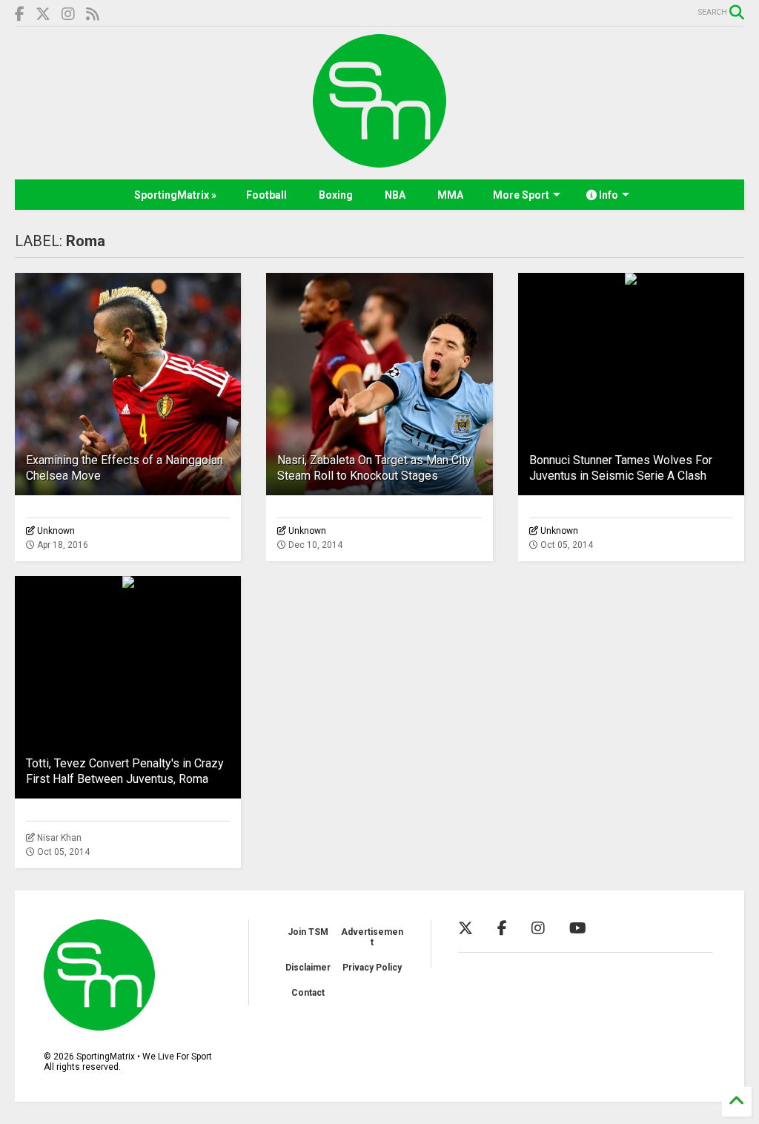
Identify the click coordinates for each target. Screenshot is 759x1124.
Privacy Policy (372, 967)
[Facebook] (19, 14)
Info (607, 195)
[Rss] (92, 14)
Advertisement (372, 937)
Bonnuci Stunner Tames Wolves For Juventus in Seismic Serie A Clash (620, 468)
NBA (395, 195)
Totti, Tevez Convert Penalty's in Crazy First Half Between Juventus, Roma (125, 771)
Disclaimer (308, 967)
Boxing (336, 195)
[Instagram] (68, 14)
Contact (308, 993)
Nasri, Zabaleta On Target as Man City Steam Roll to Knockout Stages (374, 468)
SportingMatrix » (175, 195)
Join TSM (308, 932)
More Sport (521, 195)
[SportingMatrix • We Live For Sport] (379, 161)
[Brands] (43, 14)
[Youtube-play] (577, 928)
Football (266, 195)
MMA (450, 195)
